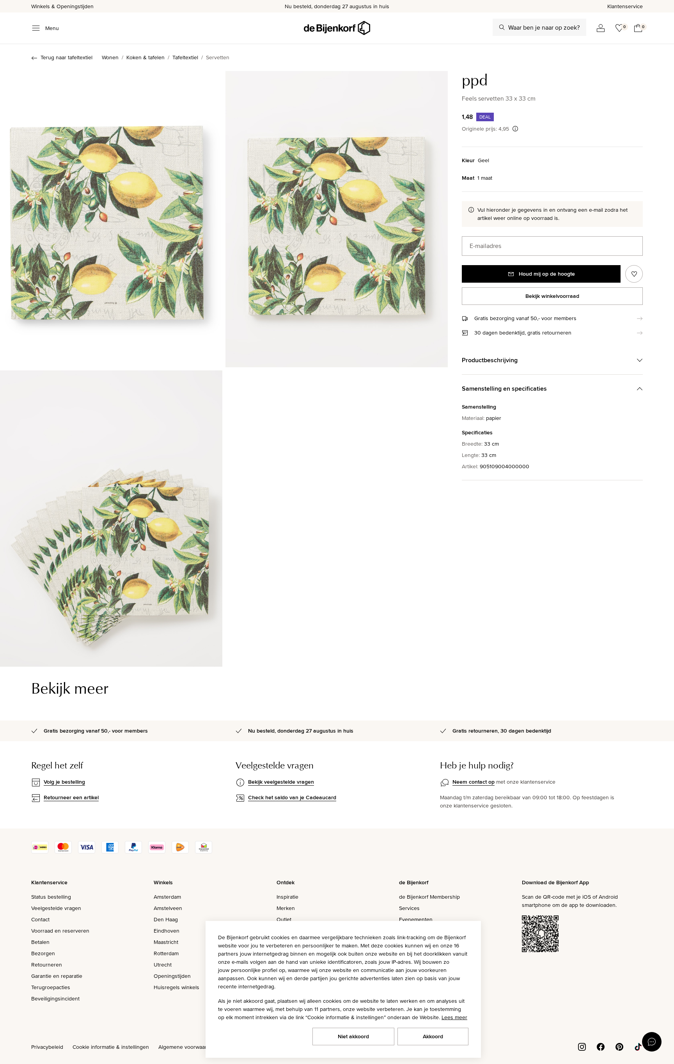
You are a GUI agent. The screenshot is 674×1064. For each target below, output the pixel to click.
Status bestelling (51, 897)
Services (409, 908)
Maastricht (166, 942)
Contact (40, 919)
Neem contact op (473, 782)
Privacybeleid (47, 1047)
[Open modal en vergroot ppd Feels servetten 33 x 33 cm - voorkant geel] (111, 219)
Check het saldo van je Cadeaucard (292, 797)
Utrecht (163, 964)
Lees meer (454, 1017)
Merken (286, 908)
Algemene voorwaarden (187, 1047)
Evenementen (416, 919)
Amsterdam (167, 897)
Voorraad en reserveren (60, 931)
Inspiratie (287, 897)
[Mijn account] (600, 28)
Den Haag (166, 919)
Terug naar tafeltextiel (66, 57)
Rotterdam (166, 953)
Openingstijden (172, 976)
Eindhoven (166, 931)
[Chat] (652, 1042)
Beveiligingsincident (55, 998)
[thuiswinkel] (203, 851)
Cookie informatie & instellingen (111, 1047)
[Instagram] (582, 1046)
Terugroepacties (50, 987)
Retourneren (46, 964)
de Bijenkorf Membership (429, 897)
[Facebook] (600, 1046)
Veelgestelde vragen (56, 908)
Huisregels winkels (176, 987)
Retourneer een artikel (71, 797)
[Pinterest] (619, 1046)
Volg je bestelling (64, 782)
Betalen (40, 942)
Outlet (284, 919)
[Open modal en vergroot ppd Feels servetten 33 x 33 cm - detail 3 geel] (111, 518)
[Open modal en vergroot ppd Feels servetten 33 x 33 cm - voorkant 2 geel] (336, 219)
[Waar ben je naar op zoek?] (502, 27)
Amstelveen (168, 908)
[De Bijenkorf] (337, 28)
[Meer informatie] (515, 128)
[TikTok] (638, 1046)
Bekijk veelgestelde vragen (281, 782)
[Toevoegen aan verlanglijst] (634, 274)
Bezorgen (43, 953)
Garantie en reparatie (56, 976)
